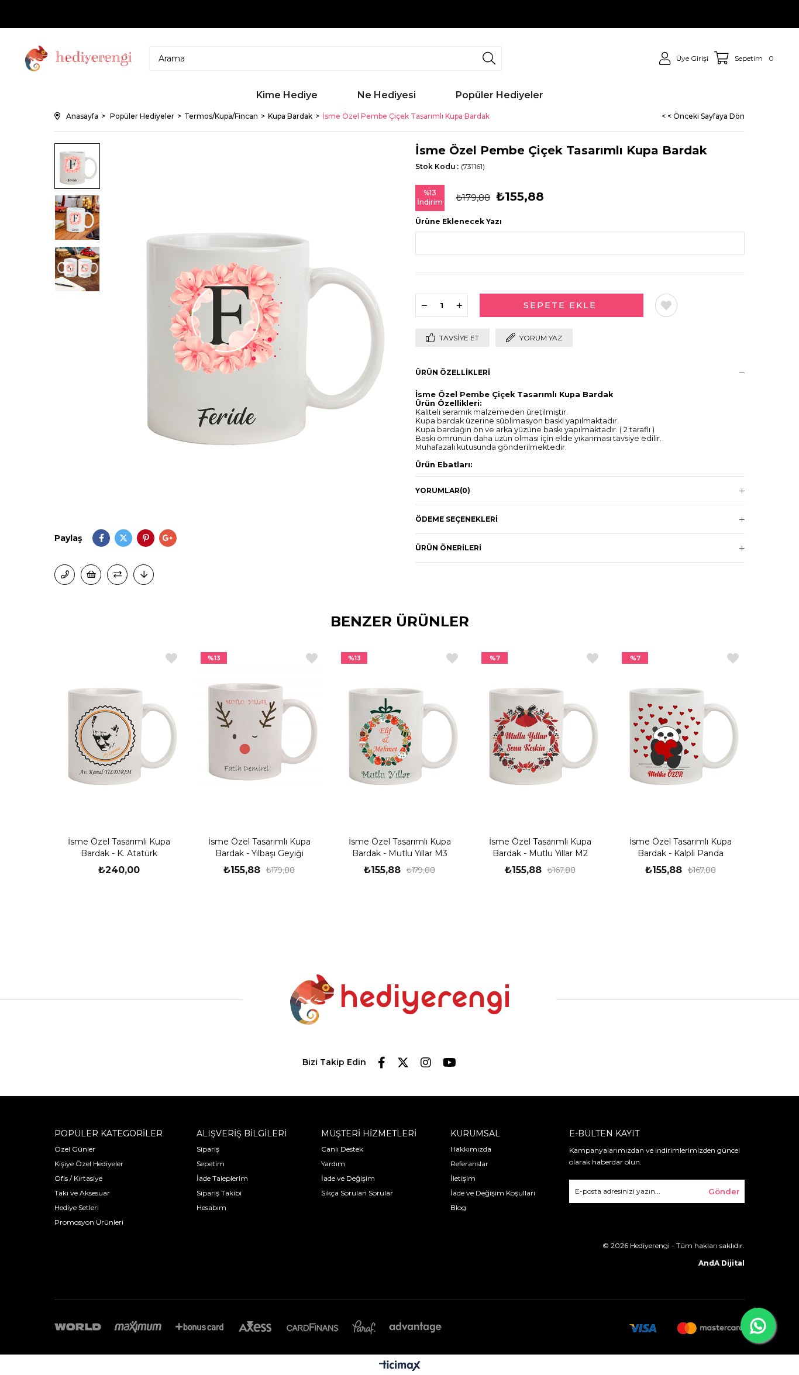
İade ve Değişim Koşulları (492, 1192)
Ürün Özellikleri (452, 372)
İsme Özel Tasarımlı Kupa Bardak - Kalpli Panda (680, 847)
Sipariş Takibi (219, 1192)
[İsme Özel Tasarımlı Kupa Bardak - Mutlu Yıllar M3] (399, 730)
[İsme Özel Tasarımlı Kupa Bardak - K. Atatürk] (118, 730)
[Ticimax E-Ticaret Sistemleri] (400, 1366)
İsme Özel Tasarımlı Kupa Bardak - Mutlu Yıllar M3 (400, 847)
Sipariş (208, 1149)
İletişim (463, 1178)
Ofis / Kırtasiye (78, 1178)
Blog (458, 1207)
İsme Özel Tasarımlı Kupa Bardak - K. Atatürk (119, 847)
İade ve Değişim (348, 1178)
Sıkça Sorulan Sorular (357, 1192)
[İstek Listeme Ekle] (91, 574)
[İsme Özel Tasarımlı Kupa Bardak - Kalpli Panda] (680, 730)
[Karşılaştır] (117, 574)
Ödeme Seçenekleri (456, 519)
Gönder (724, 1191)
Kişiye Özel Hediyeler (88, 1163)
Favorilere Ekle (171, 658)
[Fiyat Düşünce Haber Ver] (143, 574)
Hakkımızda (470, 1149)
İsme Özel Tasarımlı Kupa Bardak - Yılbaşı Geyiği (259, 847)
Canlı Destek (342, 1149)
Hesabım (211, 1207)
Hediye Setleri (76, 1207)
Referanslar (469, 1163)
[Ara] (489, 58)
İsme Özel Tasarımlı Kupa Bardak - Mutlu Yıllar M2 (540, 847)
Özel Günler (74, 1149)
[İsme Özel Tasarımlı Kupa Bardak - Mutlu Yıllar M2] (540, 730)
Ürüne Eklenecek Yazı (458, 221)
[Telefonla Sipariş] (64, 574)
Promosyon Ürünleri (88, 1222)
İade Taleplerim (222, 1178)
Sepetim (211, 1163)
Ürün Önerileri (448, 547)
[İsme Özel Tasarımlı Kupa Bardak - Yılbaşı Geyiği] (259, 730)
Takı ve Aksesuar (82, 1192)
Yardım (333, 1163)
